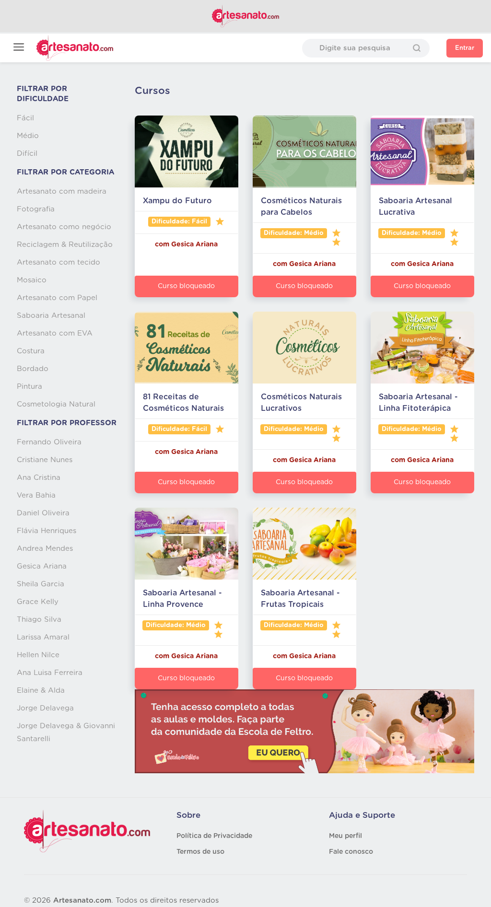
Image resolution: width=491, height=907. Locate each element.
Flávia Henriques (46, 531)
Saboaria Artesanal (51, 315)
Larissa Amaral (43, 637)
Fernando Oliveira (49, 442)
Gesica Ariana (42, 566)
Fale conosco (351, 852)
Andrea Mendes (45, 548)
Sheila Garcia (40, 584)
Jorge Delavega (45, 708)
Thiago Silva (39, 619)
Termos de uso (200, 852)
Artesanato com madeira (61, 191)
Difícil (27, 153)
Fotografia (36, 209)
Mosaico (32, 280)
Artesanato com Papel (57, 298)
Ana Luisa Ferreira (49, 672)
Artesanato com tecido (58, 262)
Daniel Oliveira (43, 513)
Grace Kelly (37, 601)
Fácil (25, 118)
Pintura (29, 386)
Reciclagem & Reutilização (65, 244)
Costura (31, 351)
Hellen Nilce (38, 655)
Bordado (32, 368)
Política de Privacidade (214, 836)
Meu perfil (345, 836)
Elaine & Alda (41, 690)
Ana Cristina (38, 477)
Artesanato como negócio (64, 227)
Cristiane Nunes (44, 460)
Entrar (464, 48)
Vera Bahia (36, 495)
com (163, 244)
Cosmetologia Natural (56, 404)
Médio (28, 136)
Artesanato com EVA (55, 333)
